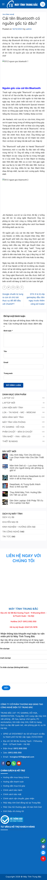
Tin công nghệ (8, 14)
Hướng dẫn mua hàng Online (16, 777)
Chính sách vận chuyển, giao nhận (18, 798)
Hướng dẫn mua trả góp (14, 786)
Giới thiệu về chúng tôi (13, 811)
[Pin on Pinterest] (17, 288)
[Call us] (13, 763)
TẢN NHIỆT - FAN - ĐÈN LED (16, 436)
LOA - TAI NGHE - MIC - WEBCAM (19, 412)
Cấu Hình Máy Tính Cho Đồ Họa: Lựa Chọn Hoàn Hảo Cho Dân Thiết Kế (27, 457)
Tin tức (6, 536)
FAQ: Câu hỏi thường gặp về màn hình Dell (22, 807)
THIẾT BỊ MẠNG (10, 441)
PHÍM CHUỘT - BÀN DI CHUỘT (17, 432)
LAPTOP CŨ (8, 398)
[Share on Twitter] (9, 288)
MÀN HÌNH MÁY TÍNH (13, 417)
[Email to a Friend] (13, 288)
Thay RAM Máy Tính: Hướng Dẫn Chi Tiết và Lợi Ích (25, 493)
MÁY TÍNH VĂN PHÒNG (14, 422)
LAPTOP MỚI (8, 403)
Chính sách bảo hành (12, 790)
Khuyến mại (8, 522)
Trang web (8, 373)
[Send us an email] (8, 763)
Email (6, 362)
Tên (5, 351)
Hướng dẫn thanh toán (13, 781)
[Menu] (3, 4)
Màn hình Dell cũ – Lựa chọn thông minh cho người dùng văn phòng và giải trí (27, 468)
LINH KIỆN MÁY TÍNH (12, 407)
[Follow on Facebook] (3, 763)
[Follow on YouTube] (19, 763)
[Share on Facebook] (4, 288)
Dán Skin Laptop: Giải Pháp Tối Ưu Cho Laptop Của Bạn (26, 501)
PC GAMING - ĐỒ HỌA (13, 427)
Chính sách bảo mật (12, 794)
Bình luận (8, 331)
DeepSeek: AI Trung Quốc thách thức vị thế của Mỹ (25, 485)
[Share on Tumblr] (22, 288)
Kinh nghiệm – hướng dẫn (16, 527)
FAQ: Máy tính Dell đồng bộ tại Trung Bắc (22, 802)
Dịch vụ (6, 517)
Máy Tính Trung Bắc (32, 876)
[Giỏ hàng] (42, 4)
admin (29, 29)
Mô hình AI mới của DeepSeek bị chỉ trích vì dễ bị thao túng (27, 477)
